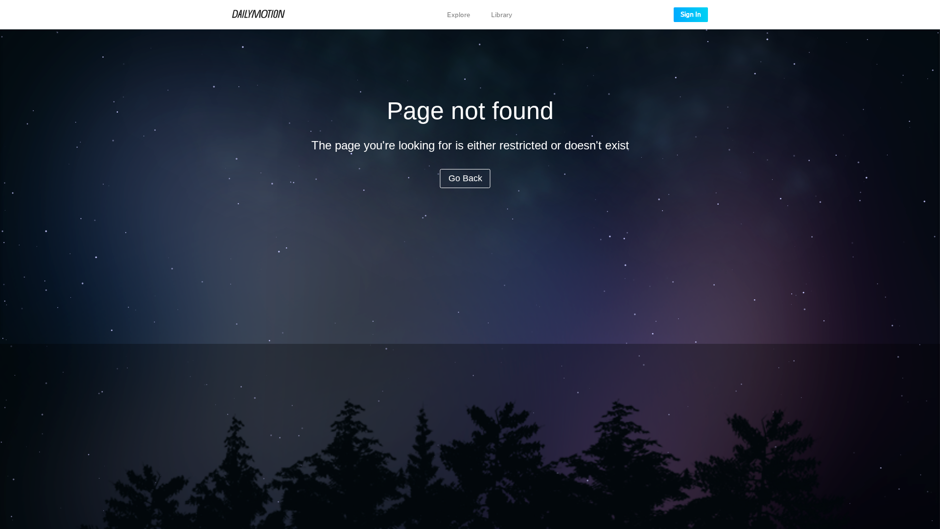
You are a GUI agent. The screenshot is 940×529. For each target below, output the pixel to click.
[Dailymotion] (258, 15)
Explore (458, 15)
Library (501, 15)
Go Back (465, 178)
